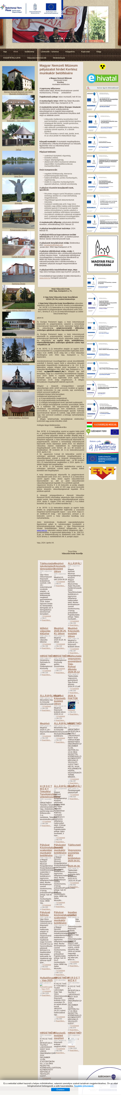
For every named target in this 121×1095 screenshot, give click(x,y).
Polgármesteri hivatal (18, 230)
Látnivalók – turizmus (50, 52)
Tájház (18, 150)
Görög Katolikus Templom (18, 418)
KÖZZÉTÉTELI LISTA (12, 58)
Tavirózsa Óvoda (18, 284)
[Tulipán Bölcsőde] (18, 255)
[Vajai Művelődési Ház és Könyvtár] (18, 362)
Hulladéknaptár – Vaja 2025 (48, 979)
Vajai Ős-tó (18, 176)
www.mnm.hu (45, 278)
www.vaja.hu (42, 530)
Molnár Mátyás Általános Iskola (18, 311)
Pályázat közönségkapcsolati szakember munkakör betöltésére (65, 917)
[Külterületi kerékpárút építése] (102, 418)
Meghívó (45, 723)
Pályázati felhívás (45, 913)
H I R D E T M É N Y (74, 979)
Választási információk (36, 58)
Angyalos (18, 203)
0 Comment (47, 616)
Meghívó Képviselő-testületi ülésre (60, 567)
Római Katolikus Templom (18, 391)
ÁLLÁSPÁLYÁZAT (78, 563)
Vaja (5, 52)
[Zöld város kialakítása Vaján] (102, 358)
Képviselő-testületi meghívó (60, 1035)
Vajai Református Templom (18, 364)
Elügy (99, 52)
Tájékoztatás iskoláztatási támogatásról (47, 566)
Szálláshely (29, 52)
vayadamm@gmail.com (53, 245)
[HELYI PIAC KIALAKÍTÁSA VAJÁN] (102, 378)
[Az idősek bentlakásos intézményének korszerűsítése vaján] (102, 397)
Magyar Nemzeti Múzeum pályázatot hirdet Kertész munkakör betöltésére (59, 69)
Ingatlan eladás (72, 913)
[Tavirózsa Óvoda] (18, 282)
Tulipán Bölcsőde (19, 257)
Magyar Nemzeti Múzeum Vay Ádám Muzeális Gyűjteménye (18, 93)
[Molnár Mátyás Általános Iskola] (18, 308)
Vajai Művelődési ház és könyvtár (18, 337)
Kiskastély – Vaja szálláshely (18, 121)
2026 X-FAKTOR (73, 697)
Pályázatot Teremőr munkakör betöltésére (60, 849)
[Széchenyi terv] (102, 435)
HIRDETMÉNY (48, 656)
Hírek (15, 52)
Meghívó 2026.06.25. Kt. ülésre (60, 631)
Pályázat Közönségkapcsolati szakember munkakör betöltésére (51, 850)
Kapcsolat (85, 52)
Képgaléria (70, 52)
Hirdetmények (59, 58)
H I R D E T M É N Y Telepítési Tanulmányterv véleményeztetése (50, 791)
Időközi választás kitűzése (45, 631)
